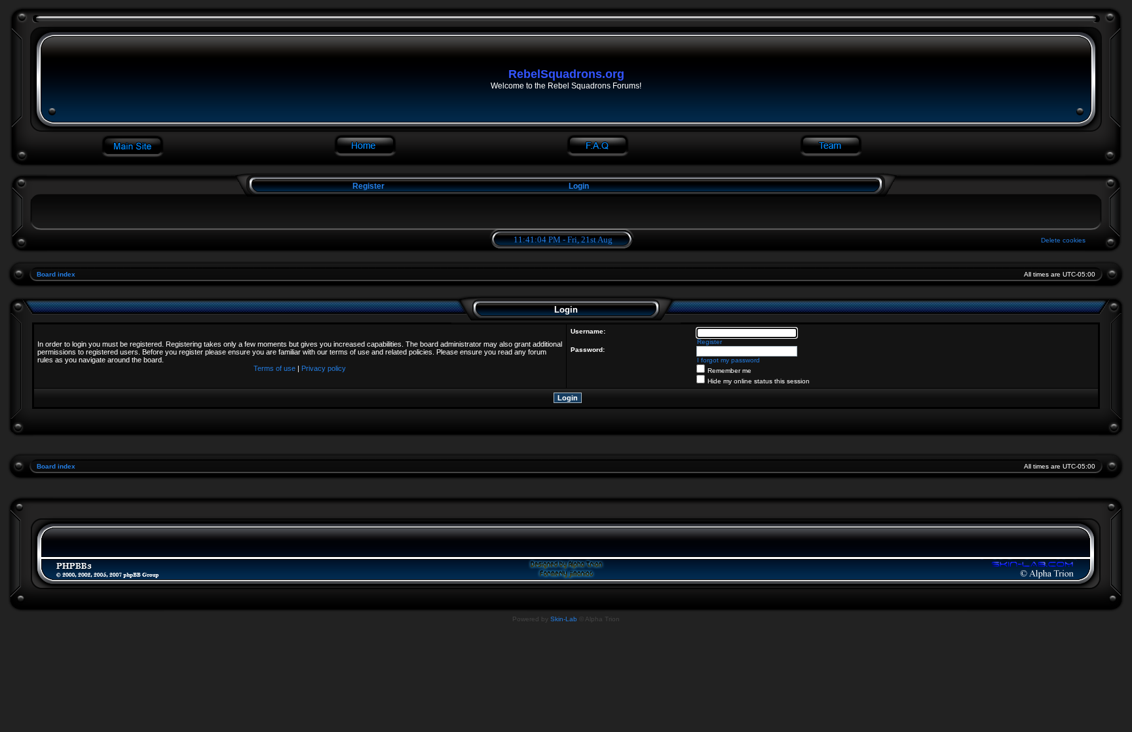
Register (367, 186)
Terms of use (274, 368)
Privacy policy (323, 368)
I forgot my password (728, 360)
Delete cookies (1063, 240)
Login (579, 186)
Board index (56, 274)
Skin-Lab (563, 619)
